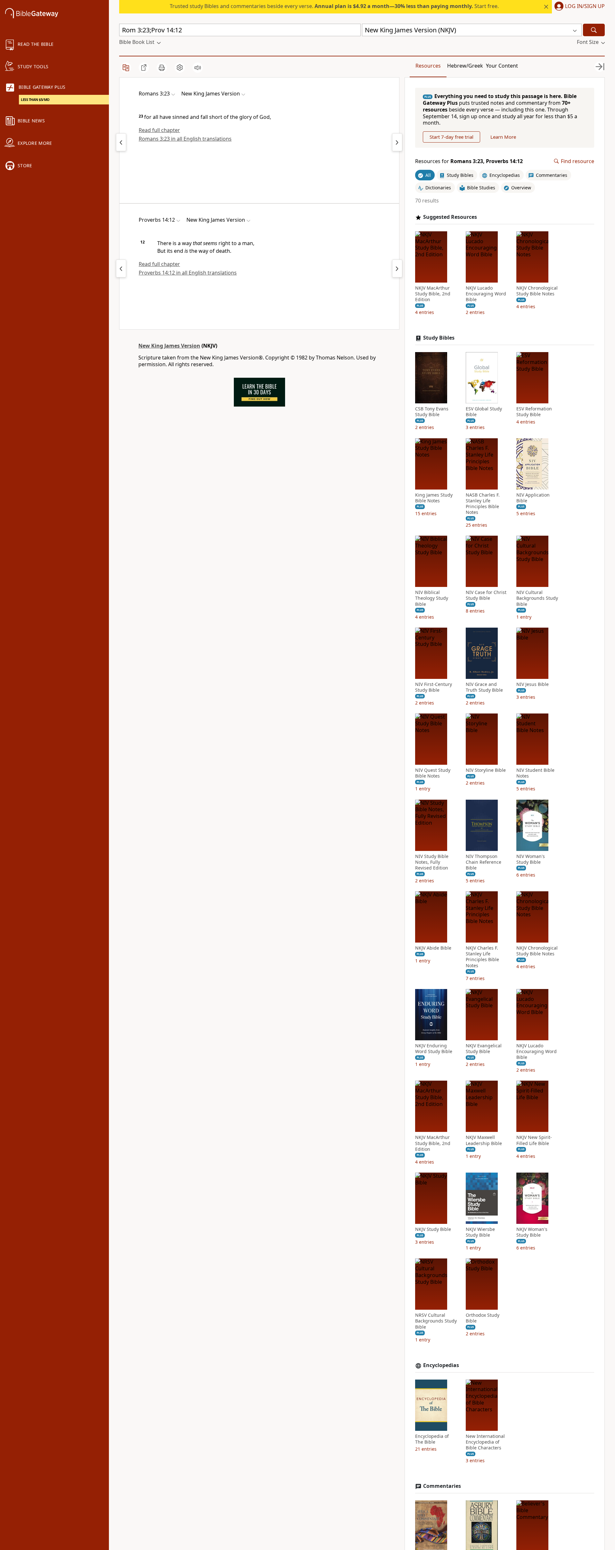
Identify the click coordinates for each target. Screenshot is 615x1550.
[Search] (594, 30)
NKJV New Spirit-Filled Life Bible (534, 1140)
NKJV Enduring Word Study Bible (433, 1048)
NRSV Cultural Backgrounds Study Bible (436, 1321)
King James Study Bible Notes (434, 498)
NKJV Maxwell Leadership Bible (484, 1140)
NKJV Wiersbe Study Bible (480, 1232)
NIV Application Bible (533, 498)
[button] (578, 6)
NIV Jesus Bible (532, 684)
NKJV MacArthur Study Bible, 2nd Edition (432, 293)
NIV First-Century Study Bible (433, 687)
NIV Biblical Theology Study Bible (431, 598)
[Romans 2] (121, 142)
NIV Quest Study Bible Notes (432, 773)
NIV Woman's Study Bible (530, 859)
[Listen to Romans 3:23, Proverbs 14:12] (198, 67)
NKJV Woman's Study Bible (531, 1232)
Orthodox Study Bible (482, 1318)
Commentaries (442, 1486)
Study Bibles (439, 337)
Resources (428, 65)
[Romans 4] (397, 142)
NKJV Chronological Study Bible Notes (537, 291)
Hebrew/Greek (465, 65)
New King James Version (169, 345)
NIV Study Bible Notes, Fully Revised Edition (431, 862)
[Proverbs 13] (121, 268)
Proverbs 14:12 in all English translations (188, 272)
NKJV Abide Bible (433, 948)
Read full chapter (159, 130)
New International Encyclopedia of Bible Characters (485, 1442)
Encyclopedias (441, 1365)
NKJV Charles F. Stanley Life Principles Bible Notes (482, 957)
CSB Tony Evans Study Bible (431, 411)
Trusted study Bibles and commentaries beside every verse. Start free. (334, 6)
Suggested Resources (450, 217)
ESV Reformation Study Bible (534, 411)
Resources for (469, 161)
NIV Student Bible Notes (535, 773)
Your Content (502, 65)
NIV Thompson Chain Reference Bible (483, 862)
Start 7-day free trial (451, 137)
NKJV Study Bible (433, 1229)
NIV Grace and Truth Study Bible (484, 687)
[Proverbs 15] (397, 268)
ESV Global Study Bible (484, 411)
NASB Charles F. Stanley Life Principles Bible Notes (483, 503)
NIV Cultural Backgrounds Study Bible (537, 598)
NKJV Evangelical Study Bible (484, 1048)
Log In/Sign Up (585, 6)
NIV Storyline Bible (486, 770)
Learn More (503, 137)
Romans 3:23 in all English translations (185, 138)
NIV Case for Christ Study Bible (486, 595)
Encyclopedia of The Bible (432, 1439)
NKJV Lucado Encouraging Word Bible (486, 293)
